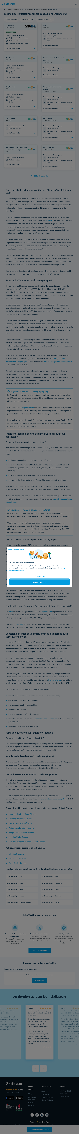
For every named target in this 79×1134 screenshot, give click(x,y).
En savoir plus (40, 576)
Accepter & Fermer (40, 582)
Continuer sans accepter (16, 549)
